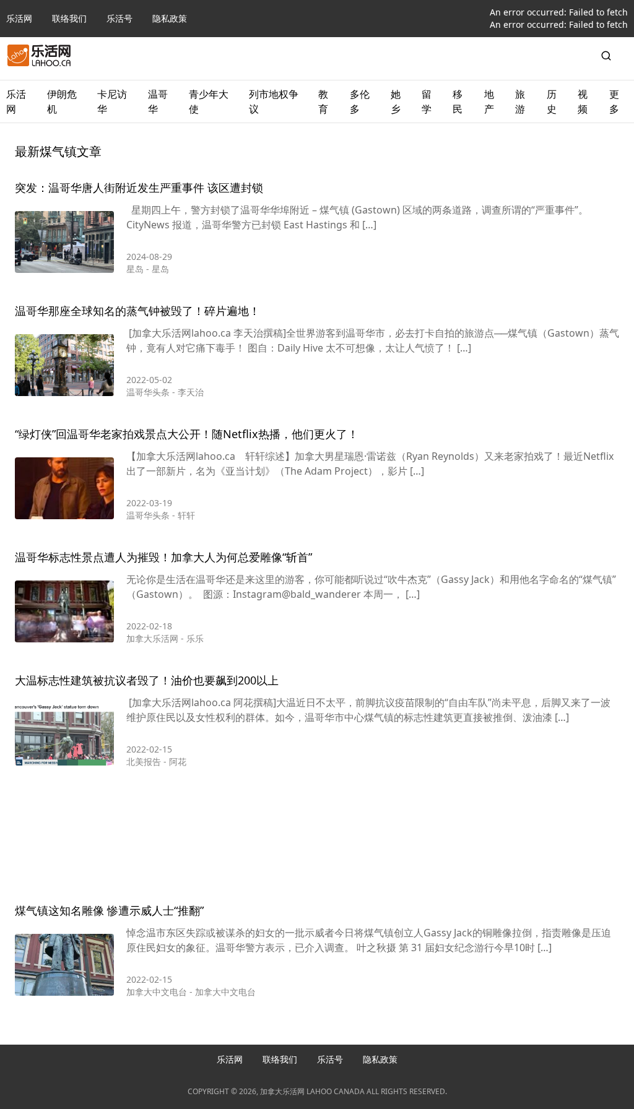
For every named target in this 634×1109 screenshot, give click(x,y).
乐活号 (119, 18)
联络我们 (69, 18)
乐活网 (19, 18)
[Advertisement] (317, 838)
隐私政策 (169, 18)
